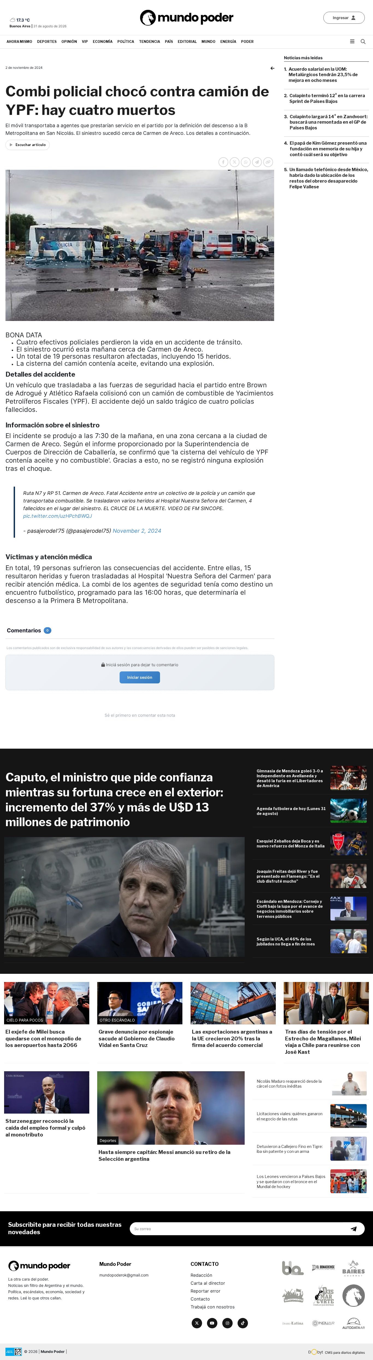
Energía (228, 42)
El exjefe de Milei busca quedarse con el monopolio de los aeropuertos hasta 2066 (43, 1038)
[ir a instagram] (227, 1323)
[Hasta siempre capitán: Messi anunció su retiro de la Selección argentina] (171, 1108)
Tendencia (149, 42)
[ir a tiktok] (243, 1323)
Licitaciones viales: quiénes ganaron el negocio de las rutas (289, 1116)
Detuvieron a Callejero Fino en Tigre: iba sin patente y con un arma (290, 1149)
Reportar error (205, 1291)
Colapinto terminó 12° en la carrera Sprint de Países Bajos (327, 98)
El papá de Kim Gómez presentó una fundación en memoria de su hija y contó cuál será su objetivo (328, 149)
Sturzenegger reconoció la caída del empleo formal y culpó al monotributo (45, 1128)
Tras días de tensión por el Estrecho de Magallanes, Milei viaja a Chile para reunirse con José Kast (323, 1042)
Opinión (69, 42)
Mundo (208, 42)
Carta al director (208, 1283)
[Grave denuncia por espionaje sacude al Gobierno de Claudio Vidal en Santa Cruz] (139, 1003)
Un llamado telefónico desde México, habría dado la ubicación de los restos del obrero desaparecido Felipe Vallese (328, 178)
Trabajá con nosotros (213, 1307)
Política (125, 42)
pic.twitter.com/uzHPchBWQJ (57, 516)
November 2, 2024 (137, 531)
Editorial (187, 42)
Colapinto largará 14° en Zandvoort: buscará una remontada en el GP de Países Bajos (329, 122)
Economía (103, 42)
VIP (85, 42)
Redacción (201, 1275)
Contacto (200, 1299)
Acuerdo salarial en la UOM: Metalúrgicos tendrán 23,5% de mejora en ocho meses (323, 75)
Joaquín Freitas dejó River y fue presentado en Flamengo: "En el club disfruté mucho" (288, 876)
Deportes (47, 42)
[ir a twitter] (197, 1323)
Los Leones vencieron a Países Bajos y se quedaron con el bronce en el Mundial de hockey (291, 1181)
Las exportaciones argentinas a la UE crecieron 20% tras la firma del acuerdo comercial (232, 1038)
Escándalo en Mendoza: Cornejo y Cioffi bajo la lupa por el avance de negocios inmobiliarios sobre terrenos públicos (290, 909)
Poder (247, 42)
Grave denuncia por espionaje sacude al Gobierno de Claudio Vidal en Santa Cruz (137, 1038)
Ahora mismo (19, 42)
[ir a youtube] (212, 1323)
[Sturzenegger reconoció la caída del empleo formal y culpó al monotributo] (46, 1092)
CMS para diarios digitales (345, 1352)
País (169, 42)
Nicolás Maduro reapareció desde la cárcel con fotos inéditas (289, 1083)
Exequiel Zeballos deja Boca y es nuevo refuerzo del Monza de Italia (291, 843)
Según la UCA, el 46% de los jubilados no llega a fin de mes (286, 941)
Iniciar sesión (139, 677)
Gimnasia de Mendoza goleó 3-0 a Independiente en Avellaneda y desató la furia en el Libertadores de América (290, 778)
